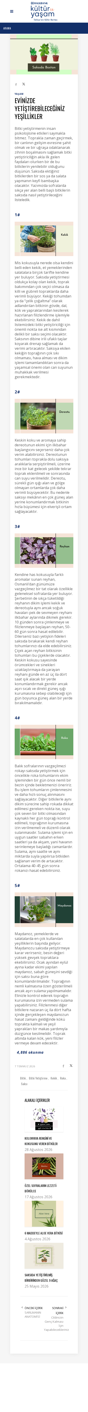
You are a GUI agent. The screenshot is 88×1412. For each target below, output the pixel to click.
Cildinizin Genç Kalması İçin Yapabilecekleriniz (53, 1323)
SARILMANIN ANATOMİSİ (33, 1314)
